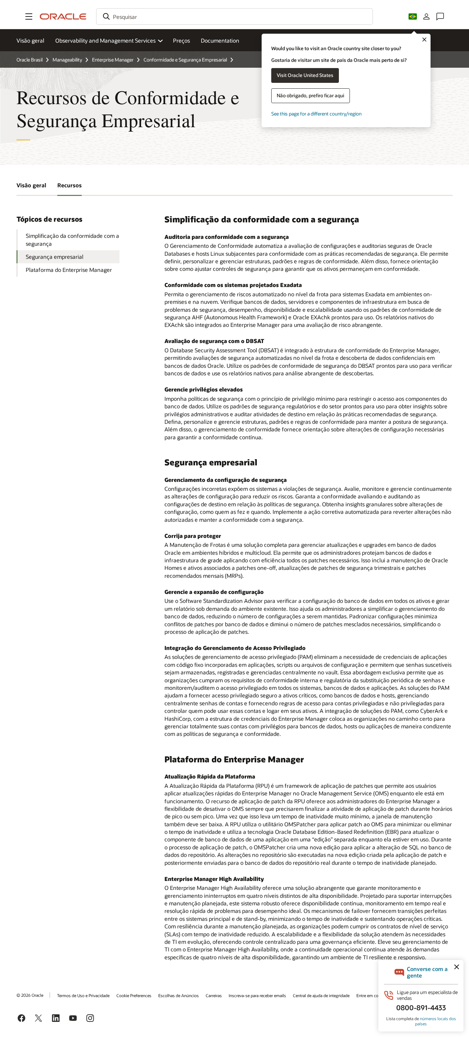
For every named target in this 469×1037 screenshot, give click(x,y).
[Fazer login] (426, 16)
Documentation (220, 40)
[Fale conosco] (440, 16)
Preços (181, 40)
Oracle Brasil (29, 59)
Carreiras (214, 995)
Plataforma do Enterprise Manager (69, 269)
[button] (29, 16)
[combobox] (234, 16)
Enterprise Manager (113, 59)
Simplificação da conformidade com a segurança (72, 239)
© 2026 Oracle (29, 995)
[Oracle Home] (63, 16)
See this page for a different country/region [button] (316, 113)
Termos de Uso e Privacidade (83, 995)
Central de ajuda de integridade (321, 995)
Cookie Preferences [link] (133, 995)
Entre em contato (372, 995)
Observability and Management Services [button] (105, 40)
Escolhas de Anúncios (178, 995)
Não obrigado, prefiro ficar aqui (310, 95)
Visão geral (30, 40)
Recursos (69, 185)
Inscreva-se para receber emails (257, 995)
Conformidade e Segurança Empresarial (185, 59)
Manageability (67, 59)
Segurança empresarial (54, 256)
